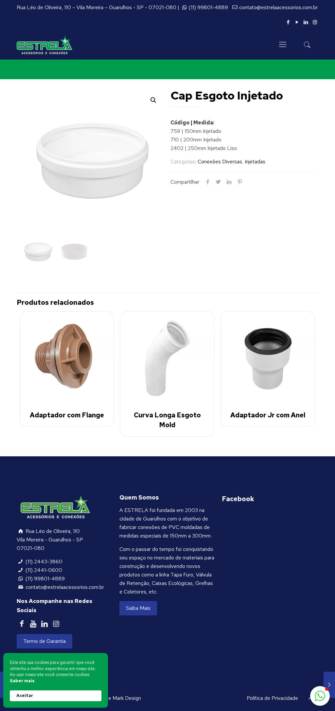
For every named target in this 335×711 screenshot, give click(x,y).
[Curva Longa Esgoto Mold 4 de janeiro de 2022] (329, 685)
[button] (153, 100)
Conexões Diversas (220, 161)
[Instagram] (314, 22)
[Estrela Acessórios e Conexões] (44, 44)
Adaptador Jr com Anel (267, 415)
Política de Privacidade (272, 698)
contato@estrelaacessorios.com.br (278, 7)
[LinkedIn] (306, 22)
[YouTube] (297, 22)
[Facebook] (288, 22)
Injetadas (255, 161)
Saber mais (22, 681)
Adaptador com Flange (67, 415)
